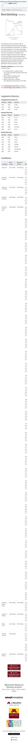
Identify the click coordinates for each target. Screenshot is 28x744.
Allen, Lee (4, 167)
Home (3, 10)
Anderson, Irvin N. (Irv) (4, 208)
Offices (13, 689)
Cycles (18, 689)
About (23, 689)
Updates (14, 691)
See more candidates (14, 667)
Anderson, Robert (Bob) (4, 604)
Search (8, 10)
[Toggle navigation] (2, 5)
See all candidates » (13, 86)
